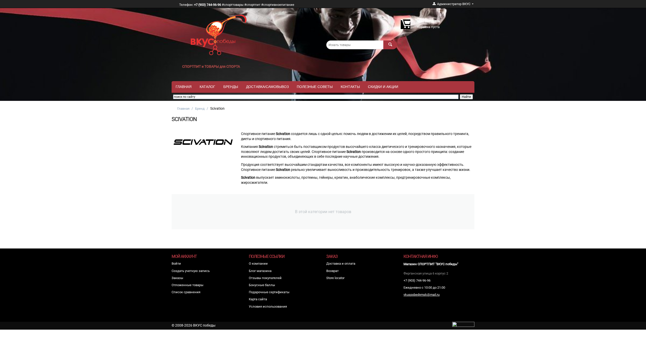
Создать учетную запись (191, 271)
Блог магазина (260, 271)
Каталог (207, 87)
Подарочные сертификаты (269, 292)
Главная (184, 87)
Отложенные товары (187, 285)
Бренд (200, 108)
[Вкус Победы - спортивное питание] (219, 34)
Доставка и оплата (340, 263)
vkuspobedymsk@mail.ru (421, 295)
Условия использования (268, 306)
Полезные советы (315, 87)
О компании (258, 263)
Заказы (177, 278)
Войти (176, 263)
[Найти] (390, 44)
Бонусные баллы (262, 285)
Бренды (230, 87)
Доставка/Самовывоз (267, 87)
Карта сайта (258, 299)
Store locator (335, 278)
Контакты (350, 87)
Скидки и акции (383, 87)
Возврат (332, 271)
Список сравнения (186, 292)
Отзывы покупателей (265, 278)
